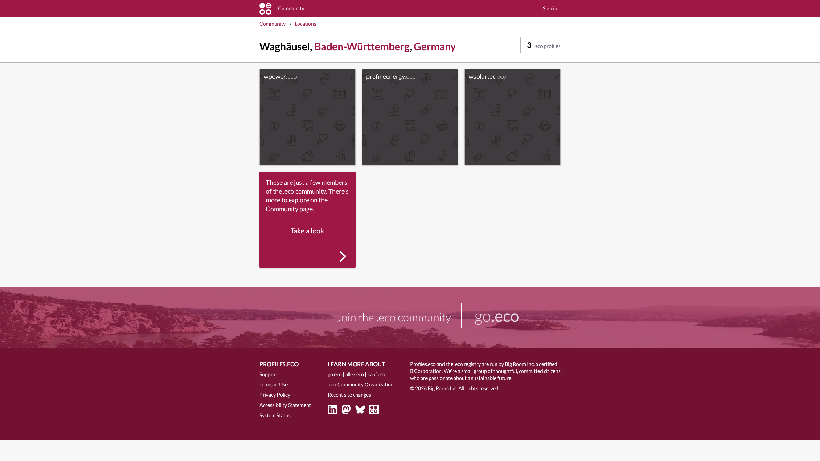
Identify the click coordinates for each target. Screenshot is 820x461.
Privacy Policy (274, 395)
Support (268, 374)
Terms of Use (273, 384)
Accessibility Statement (285, 405)
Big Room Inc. (442, 388)
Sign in (550, 8)
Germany (435, 46)
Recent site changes (349, 395)
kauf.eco (376, 374)
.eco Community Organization (361, 384)
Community (272, 23)
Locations (305, 23)
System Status (275, 415)
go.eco (335, 374)
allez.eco (354, 374)
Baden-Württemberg (362, 46)
